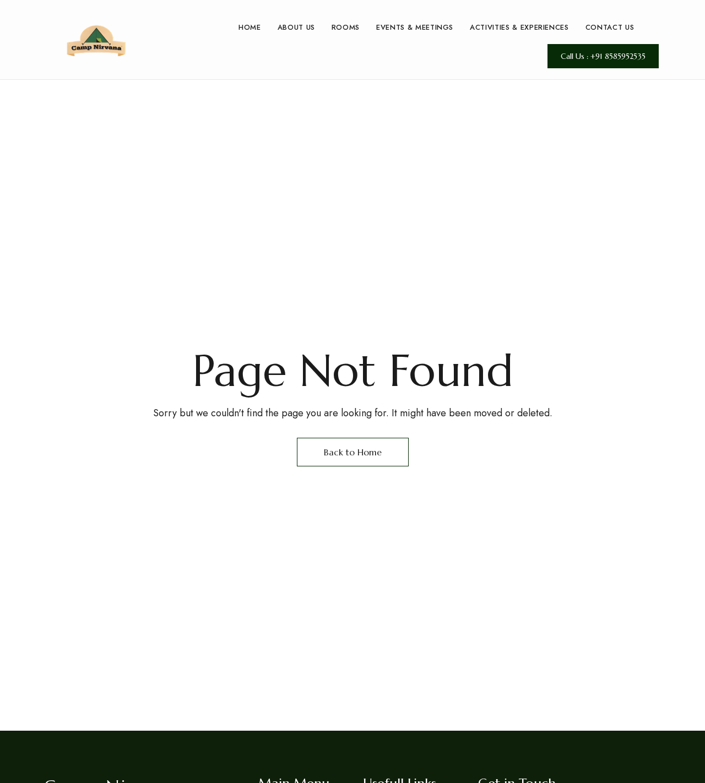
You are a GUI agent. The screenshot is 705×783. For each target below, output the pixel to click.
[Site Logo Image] (96, 40)
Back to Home (353, 452)
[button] (603, 56)
